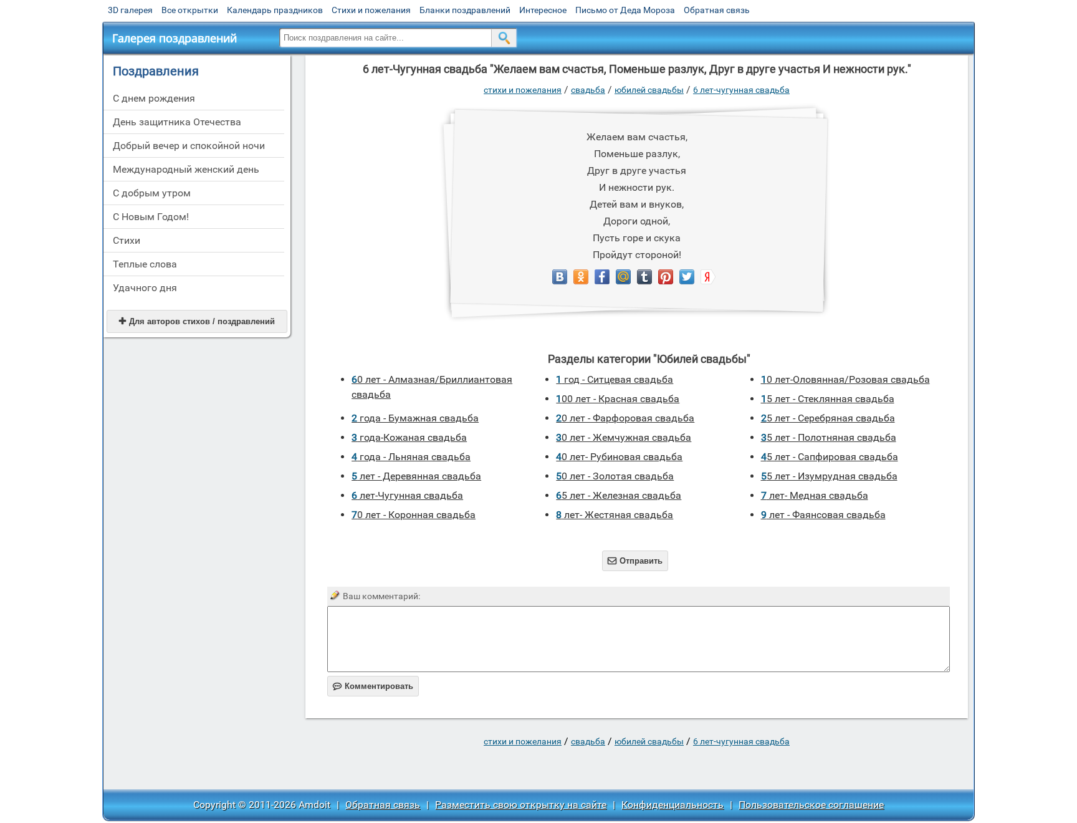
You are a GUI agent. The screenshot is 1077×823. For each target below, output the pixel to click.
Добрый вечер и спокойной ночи (189, 146)
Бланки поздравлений (464, 10)
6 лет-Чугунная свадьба (741, 90)
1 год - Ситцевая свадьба (614, 379)
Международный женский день (186, 169)
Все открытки (189, 10)
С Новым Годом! (151, 217)
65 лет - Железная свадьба (618, 495)
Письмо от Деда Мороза (625, 10)
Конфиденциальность (672, 805)
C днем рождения (154, 98)
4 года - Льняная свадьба (411, 457)
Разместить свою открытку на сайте (520, 805)
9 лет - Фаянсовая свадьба (823, 515)
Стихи (126, 240)
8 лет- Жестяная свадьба (614, 515)
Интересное (543, 10)
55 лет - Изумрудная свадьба (829, 476)
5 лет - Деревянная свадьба (416, 476)
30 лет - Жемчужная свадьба (623, 437)
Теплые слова (145, 264)
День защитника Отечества (177, 122)
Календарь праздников (275, 10)
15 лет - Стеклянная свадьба (827, 399)
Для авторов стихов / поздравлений (197, 321)
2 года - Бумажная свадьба (415, 418)
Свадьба (588, 90)
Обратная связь (717, 10)
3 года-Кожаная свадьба (409, 437)
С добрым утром (152, 193)
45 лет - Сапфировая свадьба (829, 457)
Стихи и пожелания (371, 10)
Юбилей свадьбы (649, 90)
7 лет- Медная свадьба (814, 495)
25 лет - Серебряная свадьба (828, 418)
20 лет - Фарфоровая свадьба (625, 418)
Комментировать (373, 686)
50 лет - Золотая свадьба (615, 476)
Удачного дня (145, 288)
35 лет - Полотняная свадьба (828, 437)
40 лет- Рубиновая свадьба (619, 457)
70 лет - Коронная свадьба (414, 515)
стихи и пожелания (523, 90)
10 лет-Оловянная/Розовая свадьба (845, 379)
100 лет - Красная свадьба (617, 399)
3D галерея (130, 10)
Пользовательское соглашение (811, 805)
